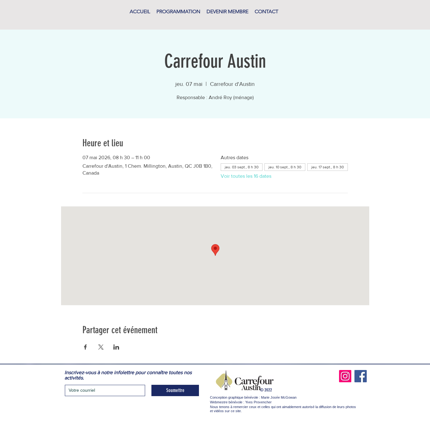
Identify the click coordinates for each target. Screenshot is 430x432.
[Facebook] (360, 376)
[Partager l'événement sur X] (101, 347)
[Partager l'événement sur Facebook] (85, 347)
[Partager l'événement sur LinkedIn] (116, 347)
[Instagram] (345, 376)
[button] (178, 11)
